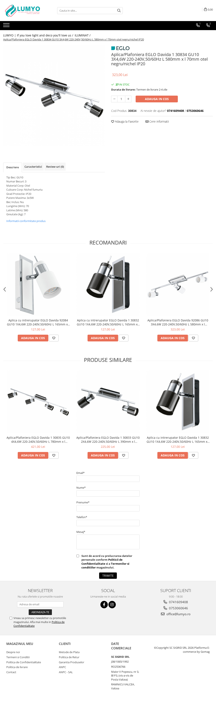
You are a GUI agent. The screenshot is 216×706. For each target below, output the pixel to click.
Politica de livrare (17, 667)
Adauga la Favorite (126, 121)
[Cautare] (119, 10)
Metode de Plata (69, 652)
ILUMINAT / (83, 35)
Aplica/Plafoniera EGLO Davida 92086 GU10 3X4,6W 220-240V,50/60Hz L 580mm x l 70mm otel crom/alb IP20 (177, 322)
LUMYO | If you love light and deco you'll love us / (38, 35)
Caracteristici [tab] (33, 166)
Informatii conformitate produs (26, 221)
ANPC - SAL (66, 672)
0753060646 (178, 608)
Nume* (81, 487)
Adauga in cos (157, 99)
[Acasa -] (24, 10)
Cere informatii (158, 121)
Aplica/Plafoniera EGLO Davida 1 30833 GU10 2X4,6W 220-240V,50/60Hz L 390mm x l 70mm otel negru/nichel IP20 (108, 440)
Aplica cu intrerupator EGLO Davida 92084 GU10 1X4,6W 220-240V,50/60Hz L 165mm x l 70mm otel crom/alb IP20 (38, 322)
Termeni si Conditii (18, 657)
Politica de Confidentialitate (23, 662)
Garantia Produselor (71, 662)
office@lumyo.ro (178, 614)
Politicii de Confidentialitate (102, 561)
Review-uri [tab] (55, 166)
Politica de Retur (69, 657)
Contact (11, 672)
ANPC (62, 667)
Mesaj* (80, 532)
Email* (80, 473)
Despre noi (13, 652)
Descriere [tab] (12, 167)
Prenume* (82, 502)
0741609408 (178, 602)
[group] (54, 95)
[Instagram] (112, 604)
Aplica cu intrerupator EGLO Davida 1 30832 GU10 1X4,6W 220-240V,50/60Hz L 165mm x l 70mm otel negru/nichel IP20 (108, 322)
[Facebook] (104, 604)
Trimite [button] (108, 576)
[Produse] (7, 26)
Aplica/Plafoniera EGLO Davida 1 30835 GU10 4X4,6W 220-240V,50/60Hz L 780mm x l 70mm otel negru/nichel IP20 (38, 440)
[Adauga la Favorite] (54, 338)
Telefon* (81, 517)
